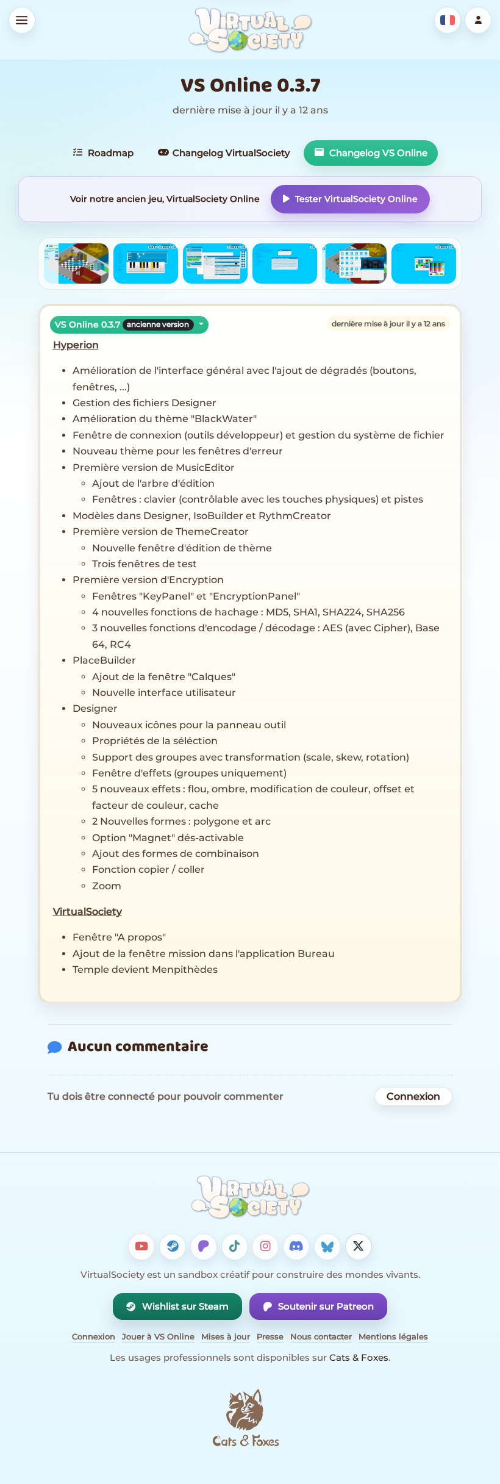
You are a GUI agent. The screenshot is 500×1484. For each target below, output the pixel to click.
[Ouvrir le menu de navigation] (22, 20)
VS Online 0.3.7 (122, 324)
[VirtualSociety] (250, 29)
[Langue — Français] (447, 20)
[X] (358, 1246)
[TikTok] (234, 1246)
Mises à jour (225, 1336)
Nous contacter (321, 1336)
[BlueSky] (327, 1246)
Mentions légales (393, 1336)
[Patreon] (203, 1246)
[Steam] (172, 1246)
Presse (270, 1336)
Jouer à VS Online (158, 1336)
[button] (76, 263)
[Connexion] (478, 20)
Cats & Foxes (358, 1357)
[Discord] (296, 1246)
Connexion (413, 1096)
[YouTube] (141, 1246)
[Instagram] (265, 1246)
